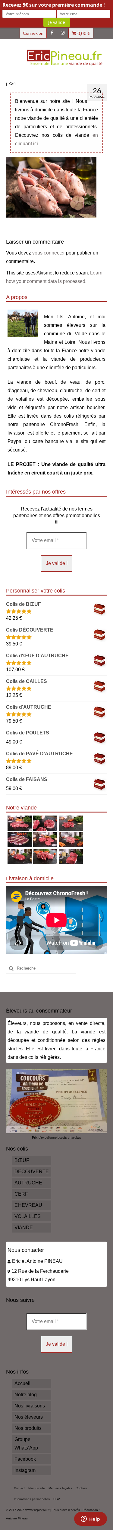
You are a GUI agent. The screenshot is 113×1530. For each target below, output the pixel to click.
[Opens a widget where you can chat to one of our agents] (90, 1519)
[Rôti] (70, 856)
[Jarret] (44, 823)
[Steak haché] (44, 839)
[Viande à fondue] (70, 823)
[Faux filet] (19, 839)
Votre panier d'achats (83, 33)
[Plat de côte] (70, 839)
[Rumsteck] (19, 856)
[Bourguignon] (44, 856)
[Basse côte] (19, 823)
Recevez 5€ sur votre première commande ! (53, 5)
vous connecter (48, 252)
